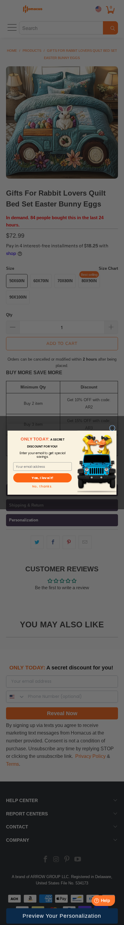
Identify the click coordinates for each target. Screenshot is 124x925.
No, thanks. (42, 486)
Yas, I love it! (42, 477)
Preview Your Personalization (62, 916)
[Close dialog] (112, 428)
